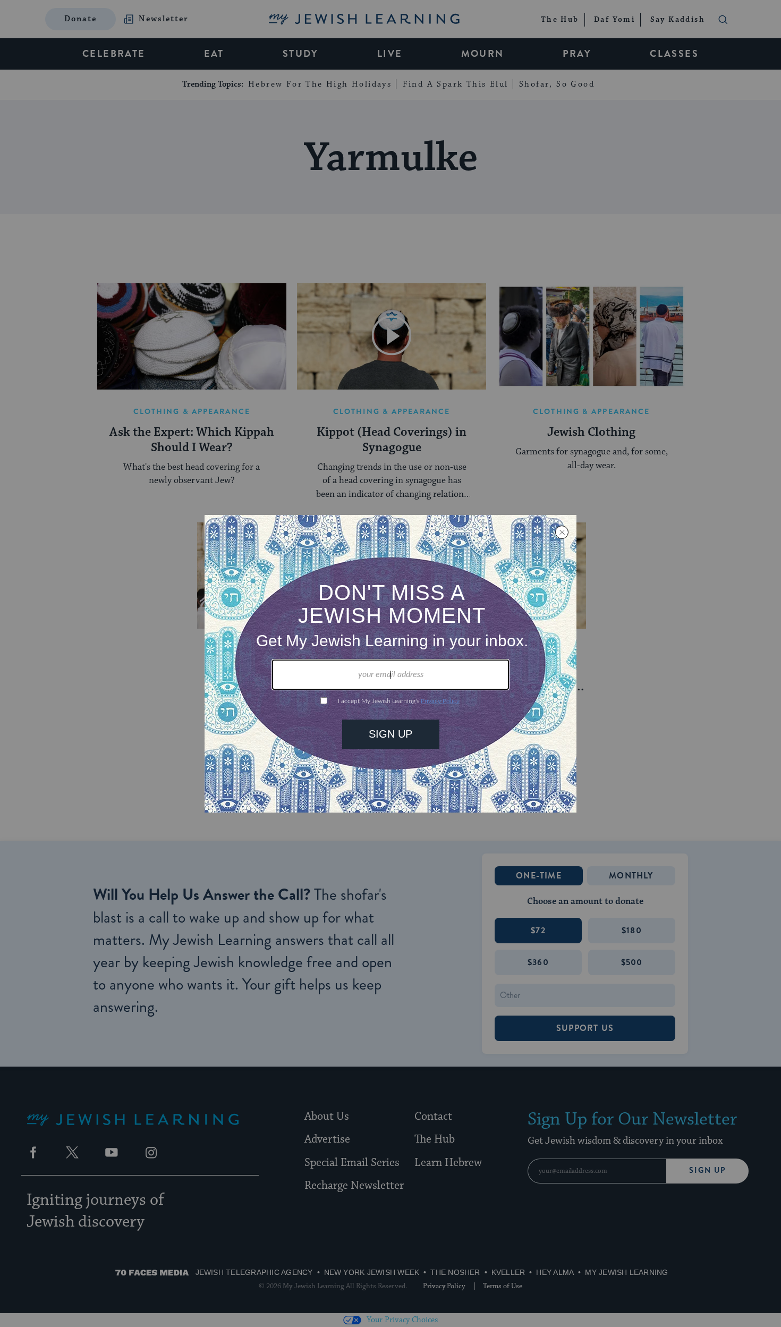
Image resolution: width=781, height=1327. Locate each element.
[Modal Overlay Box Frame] (390, 664)
